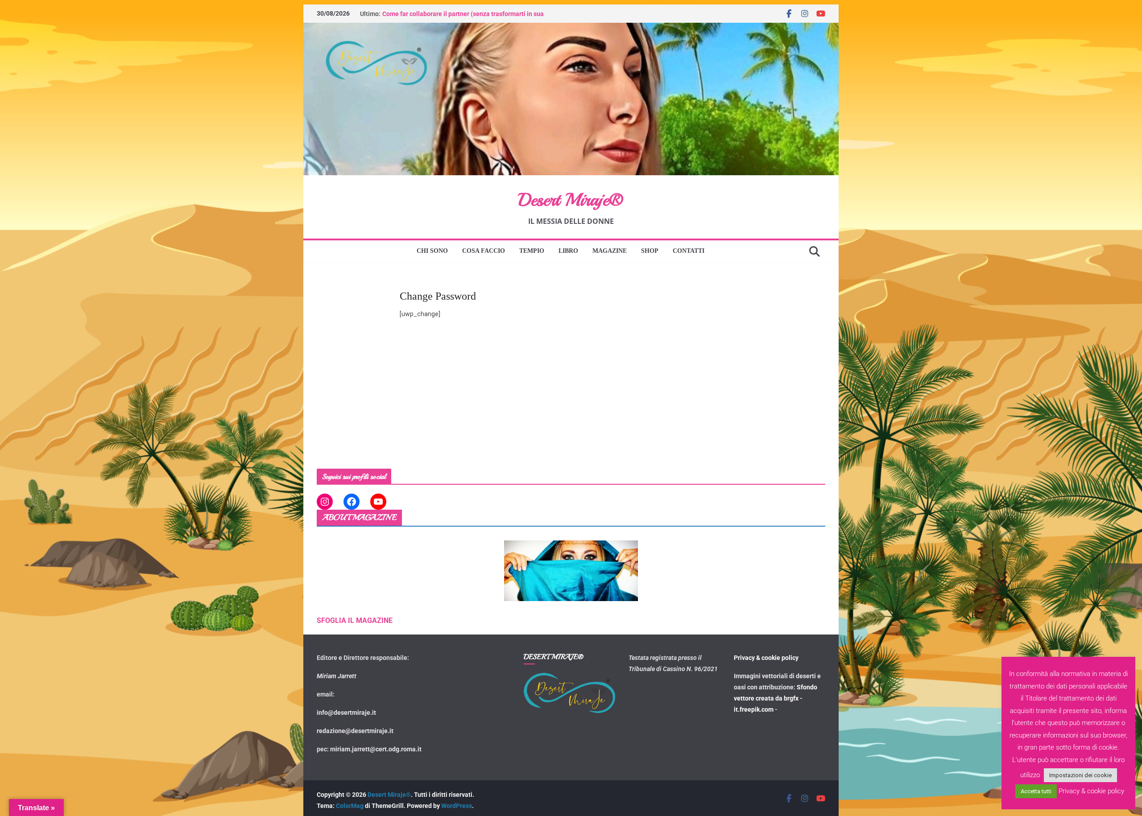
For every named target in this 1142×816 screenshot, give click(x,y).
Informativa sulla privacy (574, 485)
